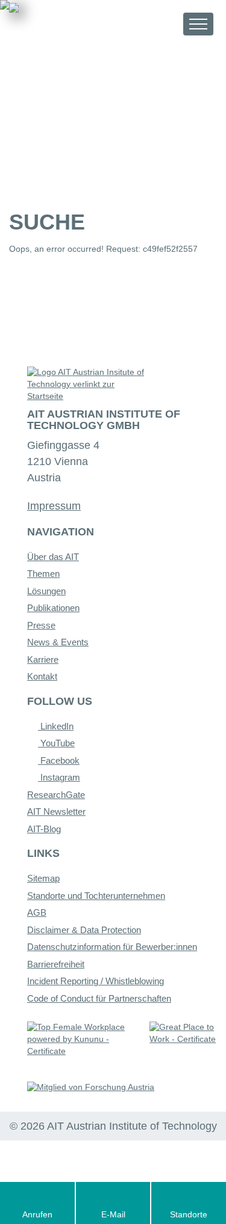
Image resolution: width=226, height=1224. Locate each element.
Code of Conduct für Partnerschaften (99, 998)
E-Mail (113, 1214)
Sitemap (43, 878)
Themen (43, 573)
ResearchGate (56, 795)
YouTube (56, 743)
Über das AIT (53, 557)
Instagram (59, 777)
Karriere (42, 659)
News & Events (58, 642)
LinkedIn (56, 726)
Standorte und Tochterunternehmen (96, 896)
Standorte (188, 1214)
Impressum (54, 506)
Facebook (59, 760)
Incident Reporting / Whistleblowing (95, 981)
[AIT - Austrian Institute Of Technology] (76, 23)
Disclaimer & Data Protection (84, 930)
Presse (41, 625)
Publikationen (53, 608)
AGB (36, 912)
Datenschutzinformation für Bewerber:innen (112, 947)
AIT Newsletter (56, 811)
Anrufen (37, 1214)
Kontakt (42, 676)
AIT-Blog (44, 829)
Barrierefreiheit (55, 964)
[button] (163, 24)
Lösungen (46, 591)
